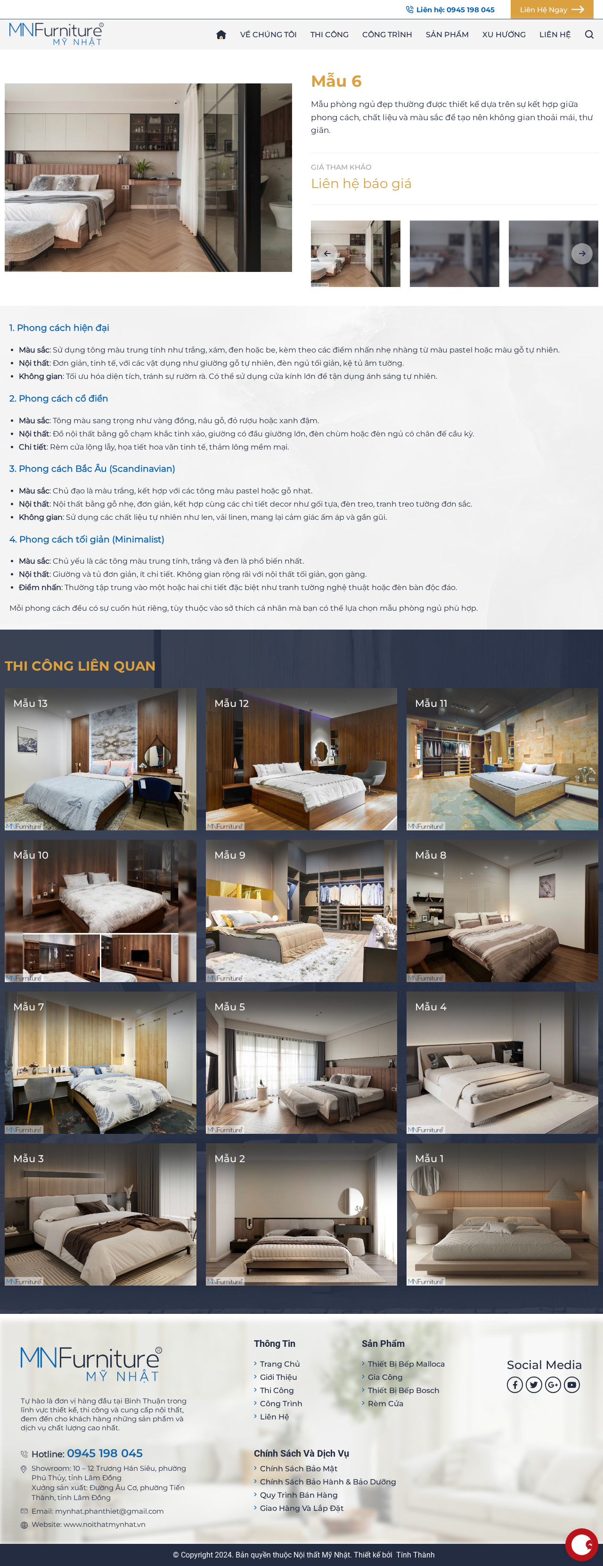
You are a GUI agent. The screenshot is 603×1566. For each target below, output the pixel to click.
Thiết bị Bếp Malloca (406, 1364)
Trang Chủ (280, 1364)
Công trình (387, 34)
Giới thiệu (278, 1377)
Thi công (329, 34)
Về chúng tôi (268, 34)
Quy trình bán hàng (299, 1495)
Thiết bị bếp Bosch (404, 1390)
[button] (327, 253)
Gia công (385, 1377)
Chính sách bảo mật (299, 1468)
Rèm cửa (386, 1403)
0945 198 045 (105, 1454)
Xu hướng (504, 34)
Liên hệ (555, 34)
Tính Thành (415, 1554)
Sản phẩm (447, 34)
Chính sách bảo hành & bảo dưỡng (328, 1481)
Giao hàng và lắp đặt (302, 1508)
